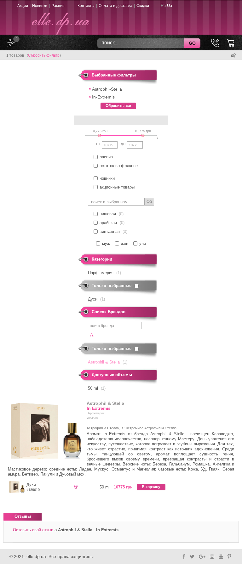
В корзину (151, 487)
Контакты (86, 5)
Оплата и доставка (115, 5)
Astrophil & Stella (105, 403)
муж (106, 243)
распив (106, 157)
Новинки (39, 5)
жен (124, 243)
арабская (108, 222)
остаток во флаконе (119, 165)
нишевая (108, 214)
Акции (22, 5)
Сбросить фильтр (44, 55)
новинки (107, 178)
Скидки (142, 5)
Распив (57, 5)
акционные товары (117, 187)
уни (142, 243)
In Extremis (99, 408)
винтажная (110, 231)
